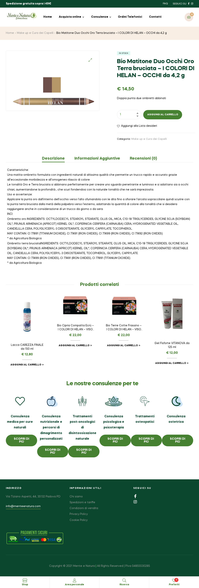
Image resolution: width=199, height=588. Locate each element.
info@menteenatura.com (23, 506)
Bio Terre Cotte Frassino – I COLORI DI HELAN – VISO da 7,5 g (123, 328)
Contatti (155, 17)
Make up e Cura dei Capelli (35, 33)
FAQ (165, 4)
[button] (90, 60)
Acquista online (70, 17)
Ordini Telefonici (130, 17)
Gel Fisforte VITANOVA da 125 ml (171, 345)
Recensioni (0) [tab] (143, 159)
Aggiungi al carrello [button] (25, 365)
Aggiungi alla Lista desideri (139, 126)
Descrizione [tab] (53, 159)
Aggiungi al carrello (162, 115)
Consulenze (99, 17)
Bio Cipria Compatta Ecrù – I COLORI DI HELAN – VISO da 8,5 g (75, 328)
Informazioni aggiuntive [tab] (97, 159)
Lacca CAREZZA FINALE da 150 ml (27, 347)
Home (47, 17)
